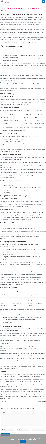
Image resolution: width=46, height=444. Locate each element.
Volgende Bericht (41, 401)
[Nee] (44, 439)
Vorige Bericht (3, 401)
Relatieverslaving (5, 10)
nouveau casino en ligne (11, 29)
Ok (23, 441)
